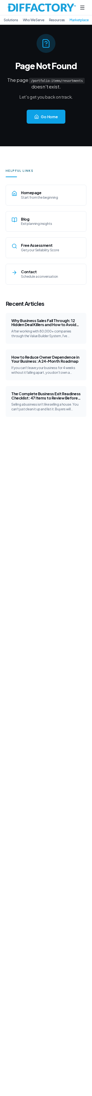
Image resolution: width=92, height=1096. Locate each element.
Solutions (11, 20)
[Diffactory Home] (42, 7)
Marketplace (79, 20)
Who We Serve (33, 20)
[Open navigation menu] (82, 7)
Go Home (49, 116)
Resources (57, 20)
